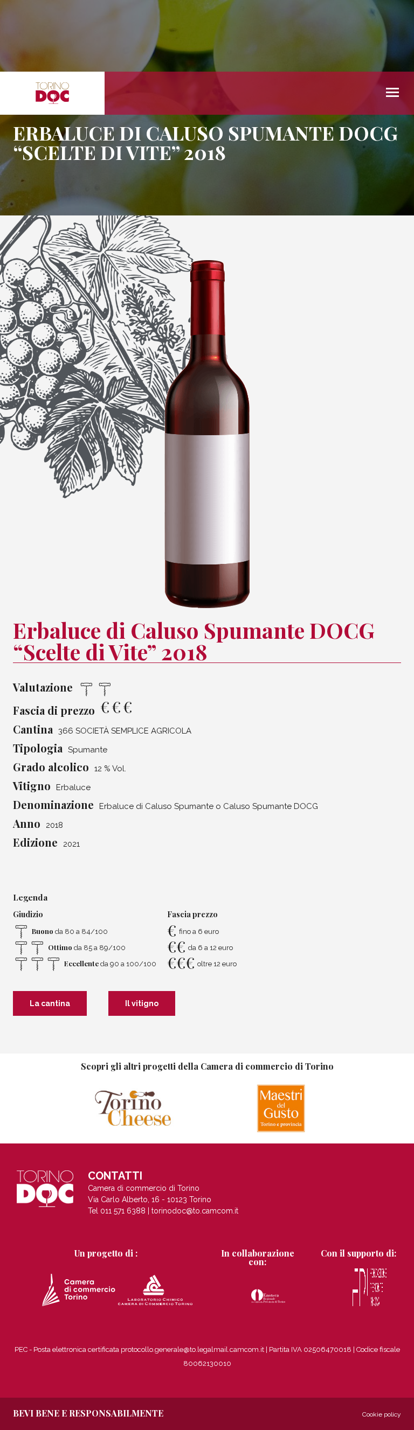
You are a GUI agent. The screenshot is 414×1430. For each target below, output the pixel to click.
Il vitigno (141, 1003)
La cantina (50, 1003)
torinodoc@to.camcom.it (194, 1210)
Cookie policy (381, 1414)
